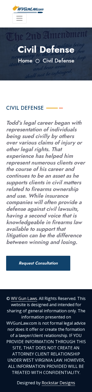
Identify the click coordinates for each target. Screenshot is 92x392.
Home (25, 61)
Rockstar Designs (58, 383)
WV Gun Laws (24, 298)
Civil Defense (58, 61)
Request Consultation (38, 263)
